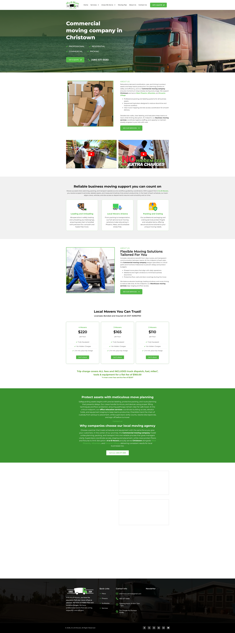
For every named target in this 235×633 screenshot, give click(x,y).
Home (86, 5)
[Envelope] (163, 627)
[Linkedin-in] (158, 627)
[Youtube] (168, 627)
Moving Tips (122, 5)
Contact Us (143, 5)
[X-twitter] (149, 627)
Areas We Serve (107, 5)
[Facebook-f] (144, 627)
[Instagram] (154, 627)
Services (94, 5)
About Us (132, 5)
